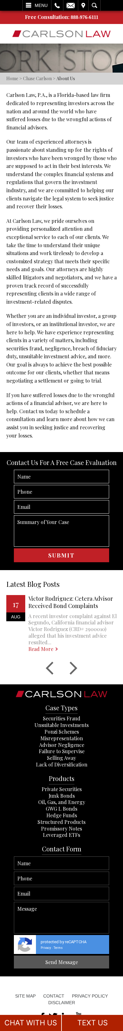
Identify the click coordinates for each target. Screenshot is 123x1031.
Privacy (46, 948)
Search (94, 5)
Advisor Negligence (61, 745)
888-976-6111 (84, 17)
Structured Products (61, 822)
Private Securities (62, 789)
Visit (83, 5)
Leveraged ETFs (61, 834)
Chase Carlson (37, 78)
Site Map (25, 995)
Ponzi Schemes (61, 731)
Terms (58, 948)
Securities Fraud (61, 718)
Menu (41, 5)
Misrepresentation (61, 738)
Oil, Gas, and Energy (61, 802)
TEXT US (92, 1022)
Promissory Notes (61, 828)
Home (12, 78)
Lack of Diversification (61, 764)
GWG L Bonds (61, 808)
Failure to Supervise (62, 751)
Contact (53, 995)
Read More (40, 649)
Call (57, 5)
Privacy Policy (90, 995)
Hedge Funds (61, 815)
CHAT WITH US (30, 1022)
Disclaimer (61, 1002)
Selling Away (61, 757)
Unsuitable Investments (61, 725)
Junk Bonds (62, 795)
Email (70, 5)
